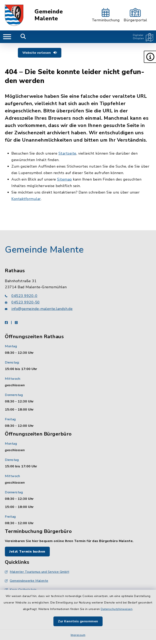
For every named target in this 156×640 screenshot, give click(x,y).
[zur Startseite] (14, 15)
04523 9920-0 (24, 295)
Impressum (78, 635)
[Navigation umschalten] (7, 36)
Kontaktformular (26, 198)
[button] (150, 57)
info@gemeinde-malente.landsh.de (42, 308)
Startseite (67, 153)
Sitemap (64, 179)
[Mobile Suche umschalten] (23, 36)
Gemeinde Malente (49, 15)
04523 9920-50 (25, 302)
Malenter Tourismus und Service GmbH (39, 572)
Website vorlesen (37, 53)
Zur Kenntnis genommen (78, 621)
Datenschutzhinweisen (116, 609)
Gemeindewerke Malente (29, 581)
